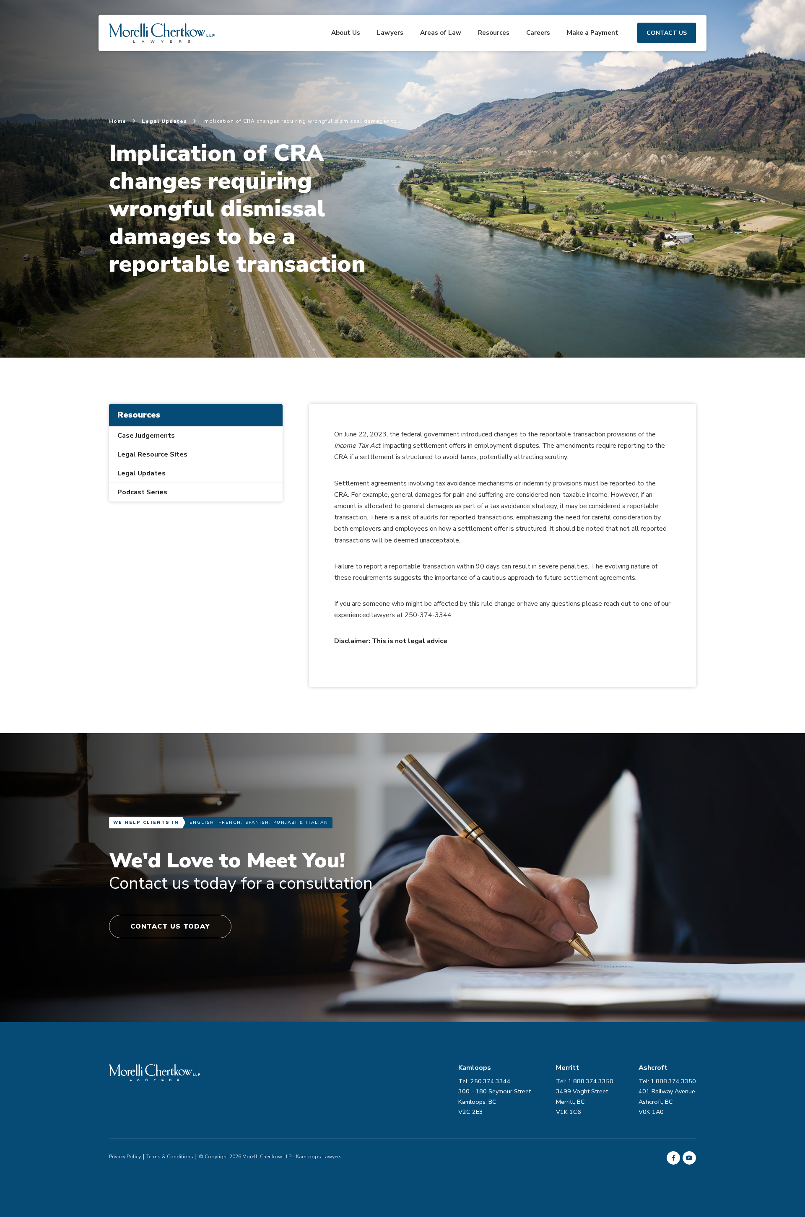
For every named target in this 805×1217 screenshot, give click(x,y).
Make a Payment (592, 33)
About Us (345, 33)
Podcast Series (142, 492)
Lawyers (390, 33)
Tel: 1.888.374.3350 (667, 1081)
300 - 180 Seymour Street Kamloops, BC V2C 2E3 (494, 1101)
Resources (493, 33)
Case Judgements (146, 435)
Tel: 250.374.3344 (484, 1081)
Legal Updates (165, 121)
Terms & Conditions (169, 1156)
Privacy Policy (125, 1156)
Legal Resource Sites (152, 454)
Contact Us (667, 33)
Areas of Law (440, 33)
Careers (538, 33)
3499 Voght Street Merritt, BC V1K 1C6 (582, 1101)
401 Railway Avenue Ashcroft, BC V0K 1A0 (667, 1101)
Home (118, 121)
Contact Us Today (170, 926)
